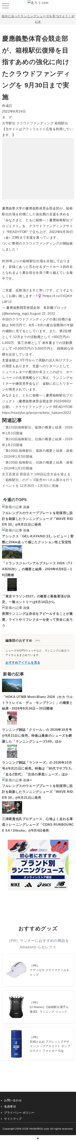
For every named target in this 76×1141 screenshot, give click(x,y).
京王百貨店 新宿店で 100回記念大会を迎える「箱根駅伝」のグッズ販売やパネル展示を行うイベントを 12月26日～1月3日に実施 (37, 480)
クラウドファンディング (35, 123)
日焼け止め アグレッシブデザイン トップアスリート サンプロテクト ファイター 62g (50, 1046)
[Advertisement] (38, 163)
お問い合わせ (13, 1100)
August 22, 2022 (42, 313)
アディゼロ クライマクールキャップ (49, 972)
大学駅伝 (9, 123)
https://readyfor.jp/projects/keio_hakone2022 (36, 412)
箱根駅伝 (61, 123)
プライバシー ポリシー (19, 1112)
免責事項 (10, 1106)
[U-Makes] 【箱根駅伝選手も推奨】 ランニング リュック (49, 1009)
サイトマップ (13, 1118)
